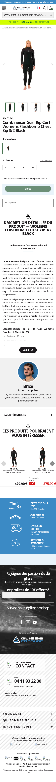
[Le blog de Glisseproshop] (28, 639)
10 (23, 167)
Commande (12, 714)
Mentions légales (13, 764)
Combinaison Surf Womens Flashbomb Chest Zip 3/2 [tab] (28, 247)
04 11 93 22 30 (44, 397)
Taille (7, 160)
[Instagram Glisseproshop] (28, 622)
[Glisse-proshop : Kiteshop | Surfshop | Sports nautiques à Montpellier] (21, 8)
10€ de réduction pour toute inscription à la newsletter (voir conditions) (28, 3)
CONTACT (25, 666)
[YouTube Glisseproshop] (35, 622)
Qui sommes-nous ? (19, 720)
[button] (28, 415)
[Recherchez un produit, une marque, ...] (51, 15)
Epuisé (28, 188)
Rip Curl (8, 118)
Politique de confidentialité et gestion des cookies (34, 765)
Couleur (9, 139)
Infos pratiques (17, 726)
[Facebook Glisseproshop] (21, 622)
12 (33, 167)
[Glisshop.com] (15, 744)
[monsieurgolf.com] (41, 744)
